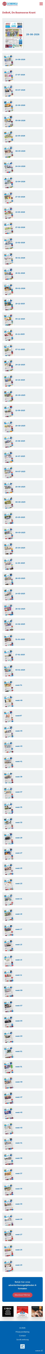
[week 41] (22, 761)
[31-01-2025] (22, 639)
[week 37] (22, 792)
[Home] (10, 3)
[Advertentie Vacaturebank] (37, 1311)
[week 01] (22, 1051)
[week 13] (22, 959)
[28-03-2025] (22, 578)
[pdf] (22, 1219)
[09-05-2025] (22, 532)
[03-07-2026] (22, 90)
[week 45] (22, 730)
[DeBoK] (22, 1143)
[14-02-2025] (22, 624)
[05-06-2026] (22, 120)
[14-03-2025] (22, 593)
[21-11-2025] (22, 334)
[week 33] (22, 822)
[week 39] (22, 776)
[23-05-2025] (22, 517)
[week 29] (22, 837)
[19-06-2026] (22, 105)
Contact (22, 1336)
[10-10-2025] (22, 380)
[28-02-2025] (22, 608)
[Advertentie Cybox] (8, 1311)
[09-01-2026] (22, 288)
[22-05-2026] (22, 135)
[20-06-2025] (22, 486)
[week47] (22, 715)
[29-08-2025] (22, 425)
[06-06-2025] (22, 502)
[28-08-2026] (22, 34)
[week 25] (22, 868)
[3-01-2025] (22, 669)
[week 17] (22, 929)
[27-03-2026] (22, 196)
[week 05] (22, 1020)
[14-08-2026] (22, 59)
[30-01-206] (22, 257)
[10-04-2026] (22, 181)
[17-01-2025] (22, 654)
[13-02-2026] (22, 242)
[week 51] (22, 685)
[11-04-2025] (22, 563)
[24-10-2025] (22, 364)
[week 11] (22, 975)
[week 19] (22, 914)
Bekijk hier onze (22, 1288)
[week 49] (22, 700)
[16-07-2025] (22, 456)
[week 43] (22, 746)
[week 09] (22, 990)
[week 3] (22, 1036)
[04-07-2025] (22, 471)
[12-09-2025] (22, 410)
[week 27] (22, 853)
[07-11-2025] (22, 349)
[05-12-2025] (22, 318)
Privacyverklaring (22, 1332)
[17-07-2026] (22, 74)
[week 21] (22, 898)
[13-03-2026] (22, 212)
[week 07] (22, 1005)
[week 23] (22, 883)
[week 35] (22, 807)
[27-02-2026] (22, 227)
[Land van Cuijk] (22, 1346)
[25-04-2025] (22, 547)
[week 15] (22, 944)
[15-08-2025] (22, 441)
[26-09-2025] (22, 395)
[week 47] (22, 1097)
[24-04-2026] (22, 166)
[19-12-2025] (22, 303)
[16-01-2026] (22, 273)
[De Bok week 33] (22, 1204)
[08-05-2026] (22, 151)
